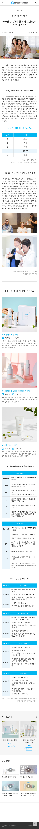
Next (36, 717)
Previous (33, 717)
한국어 (32, 33)
